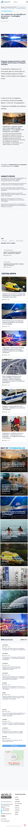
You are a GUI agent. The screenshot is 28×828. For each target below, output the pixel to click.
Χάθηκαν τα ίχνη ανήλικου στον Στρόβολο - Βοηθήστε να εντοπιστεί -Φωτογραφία (13, 407)
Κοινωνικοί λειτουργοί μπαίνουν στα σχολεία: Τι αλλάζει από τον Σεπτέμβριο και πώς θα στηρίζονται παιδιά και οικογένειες (14, 205)
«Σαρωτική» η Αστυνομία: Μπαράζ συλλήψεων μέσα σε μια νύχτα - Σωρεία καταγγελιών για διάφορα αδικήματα (13, 350)
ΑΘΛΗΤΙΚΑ (4, 736)
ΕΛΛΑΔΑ (17, 812)
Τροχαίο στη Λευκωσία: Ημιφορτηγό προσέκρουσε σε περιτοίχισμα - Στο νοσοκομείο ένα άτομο (13, 184)
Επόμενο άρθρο (7, 262)
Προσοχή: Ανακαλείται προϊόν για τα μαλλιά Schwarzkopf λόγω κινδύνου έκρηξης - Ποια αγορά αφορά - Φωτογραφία (13, 194)
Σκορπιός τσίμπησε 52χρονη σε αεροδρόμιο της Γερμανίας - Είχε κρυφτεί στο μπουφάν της (13, 649)
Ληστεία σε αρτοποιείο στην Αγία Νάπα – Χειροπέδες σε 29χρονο (12, 252)
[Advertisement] (14, 226)
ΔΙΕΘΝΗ (4, 692)
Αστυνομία (4, 240)
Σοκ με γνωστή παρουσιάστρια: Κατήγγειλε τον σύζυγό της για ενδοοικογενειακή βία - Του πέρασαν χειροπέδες (14, 189)
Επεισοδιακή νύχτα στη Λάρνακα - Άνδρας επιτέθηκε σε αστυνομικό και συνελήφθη (13, 322)
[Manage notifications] (25, 825)
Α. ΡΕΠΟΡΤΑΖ (5, 663)
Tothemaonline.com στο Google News (18, 164)
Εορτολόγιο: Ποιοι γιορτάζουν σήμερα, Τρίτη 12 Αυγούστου (14, 264)
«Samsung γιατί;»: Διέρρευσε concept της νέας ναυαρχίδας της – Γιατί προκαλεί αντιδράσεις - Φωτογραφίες (14, 658)
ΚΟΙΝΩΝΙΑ (4, 683)
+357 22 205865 (6, 809)
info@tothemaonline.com (6, 813)
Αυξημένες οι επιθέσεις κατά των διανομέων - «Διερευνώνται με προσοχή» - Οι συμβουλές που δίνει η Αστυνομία (13, 435)
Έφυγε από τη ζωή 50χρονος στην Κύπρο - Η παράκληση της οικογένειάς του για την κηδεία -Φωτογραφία (12, 200)
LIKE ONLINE (5, 645)
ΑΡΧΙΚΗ (16, 797)
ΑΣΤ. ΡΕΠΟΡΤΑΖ (18, 803)
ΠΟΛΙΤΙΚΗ (17, 799)
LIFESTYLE (4, 709)
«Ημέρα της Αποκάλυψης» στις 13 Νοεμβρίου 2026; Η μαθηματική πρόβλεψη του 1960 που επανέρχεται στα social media (13, 678)
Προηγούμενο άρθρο (8, 250)
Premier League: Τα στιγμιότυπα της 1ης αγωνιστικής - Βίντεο (12, 740)
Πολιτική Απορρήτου (5, 821)
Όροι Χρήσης (3, 818)
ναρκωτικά (11, 240)
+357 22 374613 (6, 810)
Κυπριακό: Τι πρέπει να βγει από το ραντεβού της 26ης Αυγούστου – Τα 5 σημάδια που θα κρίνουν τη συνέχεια (13, 129)
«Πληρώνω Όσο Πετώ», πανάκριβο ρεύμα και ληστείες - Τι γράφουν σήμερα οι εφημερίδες (14, 583)
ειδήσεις (17, 166)
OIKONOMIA (17, 801)
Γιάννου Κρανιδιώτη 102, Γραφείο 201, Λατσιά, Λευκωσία (7, 806)
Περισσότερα (14, 745)
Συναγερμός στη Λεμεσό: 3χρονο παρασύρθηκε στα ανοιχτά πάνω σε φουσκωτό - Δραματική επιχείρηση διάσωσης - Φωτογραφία (13, 179)
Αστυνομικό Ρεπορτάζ (10, 7)
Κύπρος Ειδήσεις (19, 240)
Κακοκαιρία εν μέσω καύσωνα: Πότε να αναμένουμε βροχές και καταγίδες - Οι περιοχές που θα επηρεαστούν (13, 606)
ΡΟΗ (7, 640)
